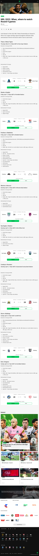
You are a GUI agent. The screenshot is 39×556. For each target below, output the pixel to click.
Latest (26, 87)
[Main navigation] (1, 1)
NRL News (2, 16)
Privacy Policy (6, 553)
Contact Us (15, 553)
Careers (10, 553)
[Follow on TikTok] (8, 529)
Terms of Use (2, 553)
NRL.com (2, 24)
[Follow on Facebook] (10, 529)
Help (12, 553)
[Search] (37, 1)
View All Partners (19, 524)
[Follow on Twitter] (12, 529)
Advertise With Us (20, 553)
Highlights (13, 87)
